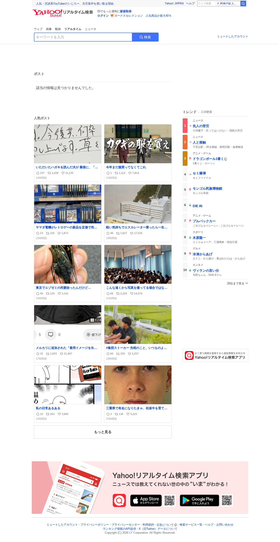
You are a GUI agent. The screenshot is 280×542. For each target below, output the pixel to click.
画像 (49, 29)
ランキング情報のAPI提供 (119, 528)
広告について (165, 524)
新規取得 (125, 11)
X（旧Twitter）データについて (158, 528)
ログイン (103, 15)
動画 (58, 29)
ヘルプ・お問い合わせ (219, 524)
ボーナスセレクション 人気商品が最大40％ (143, 15)
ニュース (90, 29)
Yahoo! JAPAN (174, 3)
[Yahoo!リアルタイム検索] (63, 10)
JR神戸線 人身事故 (230, 3)
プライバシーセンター (126, 524)
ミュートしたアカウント (232, 36)
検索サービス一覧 (191, 524)
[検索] (243, 3)
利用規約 (148, 524)
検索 (147, 37)
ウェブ (38, 29)
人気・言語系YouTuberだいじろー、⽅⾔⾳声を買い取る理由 (75, 3)
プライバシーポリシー (94, 524)
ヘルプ (190, 3)
